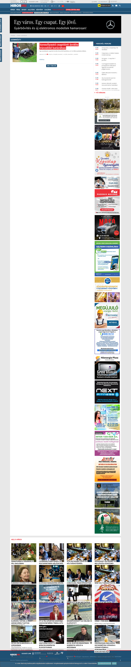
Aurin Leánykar (70, 659)
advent (58, 659)
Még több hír (51, 66)
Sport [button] (24, 9)
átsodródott (70, 54)
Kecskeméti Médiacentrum (52, 658)
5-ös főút (65, 54)
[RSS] (112, 5)
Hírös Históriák (54, 12)
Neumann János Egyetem (24, 656)
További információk (104, 663)
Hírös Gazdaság (65, 12)
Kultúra (31, 9)
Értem (114, 663)
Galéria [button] (47, 9)
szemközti (76, 54)
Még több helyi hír (16, 646)
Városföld (55, 54)
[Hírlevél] (116, 5)
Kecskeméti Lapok (76, 12)
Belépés (95, 1)
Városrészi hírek (88, 12)
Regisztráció (104, 1)
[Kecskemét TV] (24, 1)
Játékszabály (93, 656)
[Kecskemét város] (114, 1)
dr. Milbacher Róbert (28, 657)
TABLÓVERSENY (58, 9)
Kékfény (39, 9)
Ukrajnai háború (15, 12)
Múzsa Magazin (80, 658)
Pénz (18, 9)
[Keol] (60, 1)
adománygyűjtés (52, 659)
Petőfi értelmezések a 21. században (22, 656)
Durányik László (72, 658)
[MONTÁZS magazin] (70, 1)
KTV (85, 658)
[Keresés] (119, 5)
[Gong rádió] (53, 1)
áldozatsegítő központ (44, 659)
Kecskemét (60, 54)
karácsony (41, 660)
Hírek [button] (12, 9)
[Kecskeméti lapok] (33, 1)
